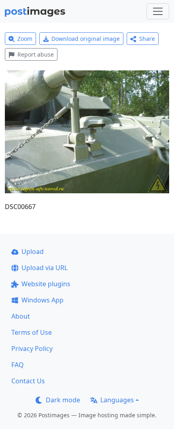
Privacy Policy (32, 348)
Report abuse (35, 54)
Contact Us (28, 380)
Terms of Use (31, 332)
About (20, 316)
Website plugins (45, 283)
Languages (117, 399)
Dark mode (63, 399)
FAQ (17, 364)
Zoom (24, 38)
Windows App (42, 300)
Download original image (85, 38)
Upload (32, 251)
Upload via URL (44, 267)
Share (147, 38)
